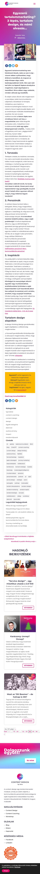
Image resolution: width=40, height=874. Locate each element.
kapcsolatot (21, 390)
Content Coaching (12, 813)
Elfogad (6, 871)
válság (19, 496)
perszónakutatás (11, 476)
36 (36, 731)
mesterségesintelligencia (21, 470)
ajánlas (12, 444)
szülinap (17, 483)
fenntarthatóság (11, 457)
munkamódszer (11, 473)
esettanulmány (11, 431)
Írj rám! (30, 760)
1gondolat (9, 412)
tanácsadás (24, 483)
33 (26, 731)
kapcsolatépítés (11, 463)
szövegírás (10, 483)
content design (11, 418)
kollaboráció (21, 463)
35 (33, 731)
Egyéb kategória (12, 425)
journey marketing (23, 460)
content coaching (12, 415)
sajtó (29, 476)
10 (14, 731)
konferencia (10, 467)
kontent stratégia (21, 467)
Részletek (17, 867)
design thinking (22, 450)
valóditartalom (11, 496)
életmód (9, 428)
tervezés (21, 493)
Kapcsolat (9, 831)
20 (17, 731)
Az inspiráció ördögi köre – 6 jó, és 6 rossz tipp (19, 311)
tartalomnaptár (24, 489)
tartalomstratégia (12, 493)
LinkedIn (9, 843)
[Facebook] (6, 65)
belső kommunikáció (22, 444)
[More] (16, 65)
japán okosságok (12, 460)
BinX (31, 444)
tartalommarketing (12, 489)
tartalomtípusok (12, 437)
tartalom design (26, 486)
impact (8, 434)
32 (23, 731)
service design (11, 480)
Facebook (9, 840)
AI (7, 444)
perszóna (20, 473)
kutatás (29, 467)
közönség (9, 470)
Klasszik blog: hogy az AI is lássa (18, 509)
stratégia (19, 480)
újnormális (17, 499)
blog (8, 447)
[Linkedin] (9, 65)
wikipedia (18, 355)
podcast (20, 476)
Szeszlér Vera (20, 35)
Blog (7, 825)
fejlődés (19, 454)
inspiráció (21, 457)
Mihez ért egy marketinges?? (16, 506)
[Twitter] (13, 65)
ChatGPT (14, 447)
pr (25, 476)
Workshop (9, 816)
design (8, 421)
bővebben (28, 608)
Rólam (8, 828)
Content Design (11, 810)
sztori (25, 480)
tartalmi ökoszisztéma (13, 486)
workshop (26, 496)
